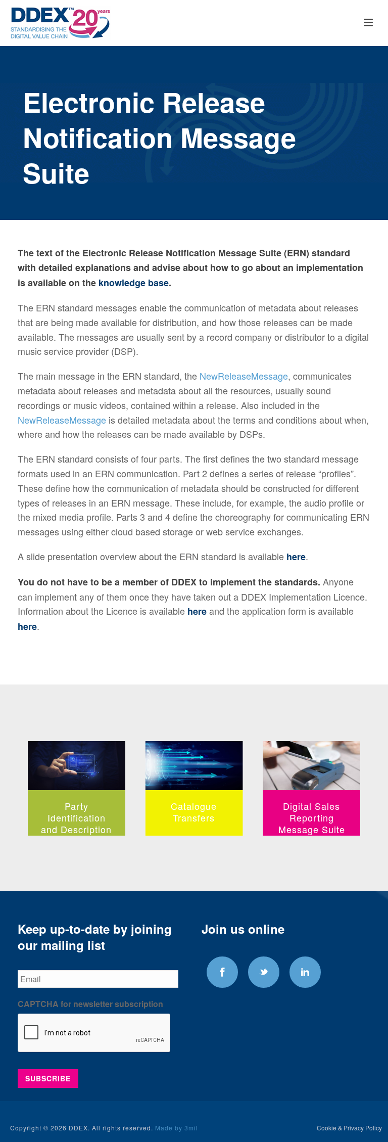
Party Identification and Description (76, 817)
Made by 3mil (176, 1127)
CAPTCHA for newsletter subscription (90, 1004)
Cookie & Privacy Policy (349, 1128)
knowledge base (134, 282)
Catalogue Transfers (194, 811)
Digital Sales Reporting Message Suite (311, 817)
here (296, 556)
